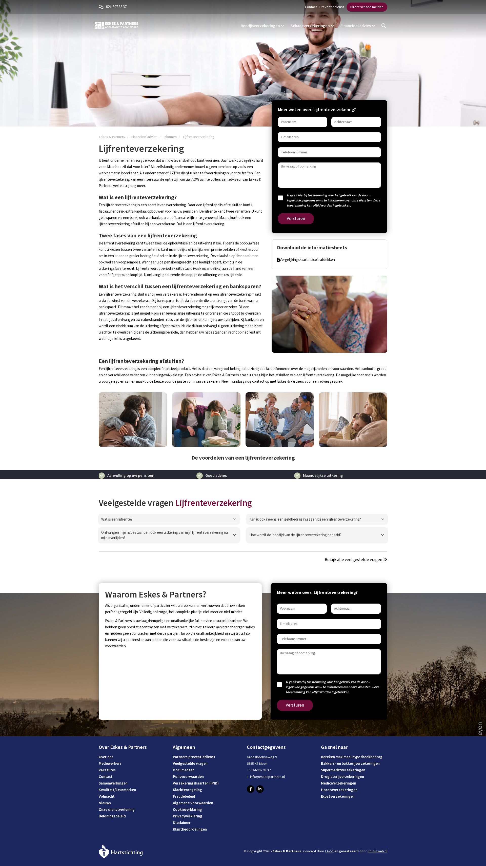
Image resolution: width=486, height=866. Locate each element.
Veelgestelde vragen (190, 763)
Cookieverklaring (187, 809)
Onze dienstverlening (117, 809)
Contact (311, 7)
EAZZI (329, 851)
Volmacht (107, 796)
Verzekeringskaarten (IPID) (196, 783)
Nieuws (105, 803)
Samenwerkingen (113, 783)
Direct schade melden (366, 7)
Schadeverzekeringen (311, 26)
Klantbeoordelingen (190, 829)
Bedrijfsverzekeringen (261, 26)
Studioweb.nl (377, 851)
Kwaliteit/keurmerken (117, 790)
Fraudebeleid (184, 796)
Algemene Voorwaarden (193, 803)
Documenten (183, 770)
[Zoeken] (383, 25)
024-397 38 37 (116, 7)
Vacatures (107, 770)
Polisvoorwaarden (188, 776)
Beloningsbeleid (112, 816)
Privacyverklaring (187, 816)
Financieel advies (356, 26)
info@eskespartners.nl (267, 776)
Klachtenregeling (187, 790)
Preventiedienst (331, 7)
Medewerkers (110, 763)
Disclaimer (182, 823)
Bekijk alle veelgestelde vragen (354, 560)
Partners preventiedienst (194, 757)
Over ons (106, 757)
